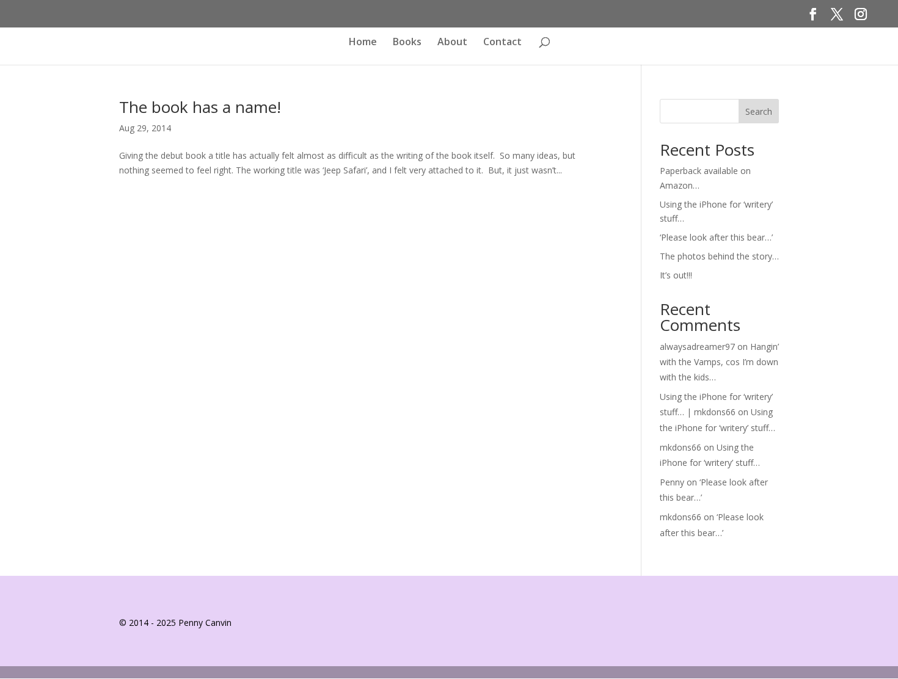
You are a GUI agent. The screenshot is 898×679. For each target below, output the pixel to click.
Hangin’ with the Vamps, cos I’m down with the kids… (719, 362)
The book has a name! (200, 107)
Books (407, 42)
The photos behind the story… (719, 256)
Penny (672, 482)
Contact (502, 42)
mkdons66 (680, 447)
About (452, 42)
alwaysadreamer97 (697, 346)
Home (363, 42)
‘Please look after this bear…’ (716, 237)
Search (758, 111)
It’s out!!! (676, 275)
